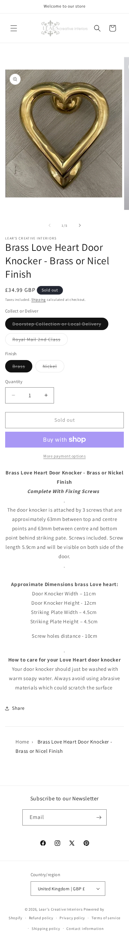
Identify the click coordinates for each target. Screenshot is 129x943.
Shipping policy (46, 928)
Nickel (53, 367)
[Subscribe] (98, 817)
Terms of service (106, 917)
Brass (22, 367)
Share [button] (18, 708)
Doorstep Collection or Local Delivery (60, 325)
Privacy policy (72, 917)
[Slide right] (79, 225)
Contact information (85, 928)
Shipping (38, 299)
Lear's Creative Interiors (61, 909)
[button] (13, 28)
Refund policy (41, 917)
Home (22, 741)
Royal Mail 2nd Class (40, 341)
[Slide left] (49, 225)
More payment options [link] (64, 456)
